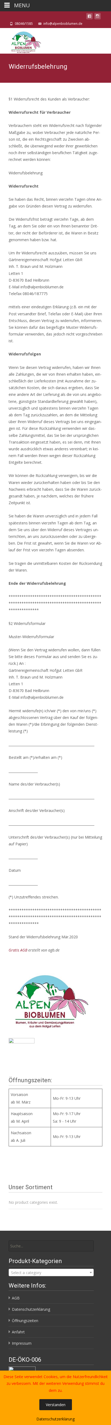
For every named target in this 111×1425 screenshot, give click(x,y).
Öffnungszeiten (25, 1320)
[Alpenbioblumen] (20, 41)
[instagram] (97, 17)
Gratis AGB (18, 950)
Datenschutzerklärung (31, 1309)
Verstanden (55, 1404)
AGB (16, 1298)
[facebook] (89, 17)
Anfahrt (18, 1331)
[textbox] (51, 1273)
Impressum (22, 1343)
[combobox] (51, 1272)
